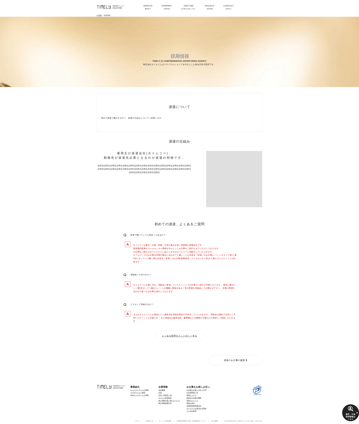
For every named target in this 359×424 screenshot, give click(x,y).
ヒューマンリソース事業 (139, 390)
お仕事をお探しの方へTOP (197, 390)
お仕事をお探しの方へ (198, 387)
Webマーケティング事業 (139, 395)
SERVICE (148, 7)
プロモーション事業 (137, 392)
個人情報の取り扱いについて (169, 400)
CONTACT (229, 7)
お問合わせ (149, 421)
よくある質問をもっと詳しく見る (179, 336)
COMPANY (167, 7)
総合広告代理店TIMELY (111, 7)
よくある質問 (191, 411)
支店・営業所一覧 (165, 395)
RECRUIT (210, 7)
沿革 (160, 392)
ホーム (137, 421)
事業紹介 (135, 387)
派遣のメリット (192, 400)
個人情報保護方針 (165, 403)
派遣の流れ (191, 403)
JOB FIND (188, 7)
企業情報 (163, 387)
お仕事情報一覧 (192, 392)
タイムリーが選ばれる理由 (196, 408)
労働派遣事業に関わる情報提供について (191, 421)
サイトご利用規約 (165, 398)
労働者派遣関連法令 (194, 406)
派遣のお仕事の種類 (194, 398)
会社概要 (161, 390)
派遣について (191, 395)
